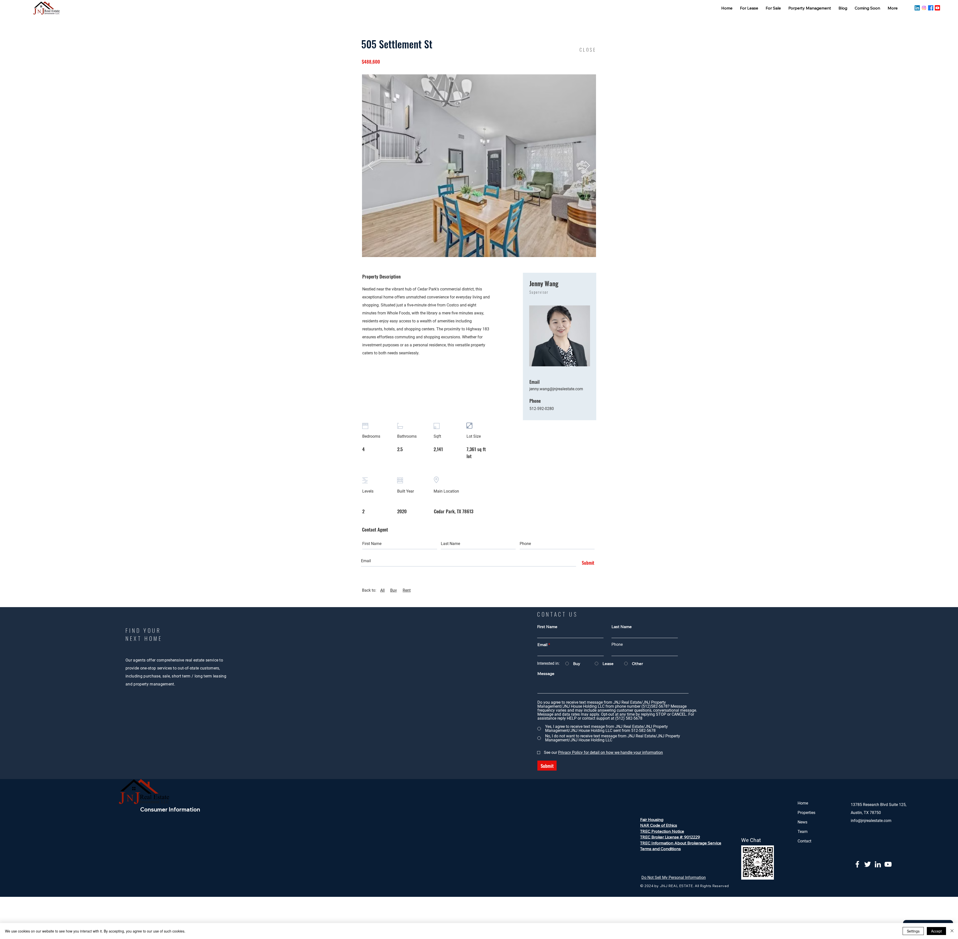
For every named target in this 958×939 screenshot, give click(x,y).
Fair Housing (651, 819)
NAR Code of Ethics (658, 825)
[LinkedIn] (917, 7)
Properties (806, 812)
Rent (407, 590)
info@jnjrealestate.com (871, 820)
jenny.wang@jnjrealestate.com (556, 389)
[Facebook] (857, 864)
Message (545, 673)
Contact (804, 841)
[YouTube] (888, 864)
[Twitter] (867, 864)
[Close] (952, 931)
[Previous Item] (370, 166)
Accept (936, 931)
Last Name (621, 627)
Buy (393, 590)
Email (542, 645)
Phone (617, 645)
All (382, 590)
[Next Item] (587, 166)
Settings (913, 931)
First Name (547, 627)
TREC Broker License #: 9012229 (670, 836)
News (802, 822)
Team (803, 831)
